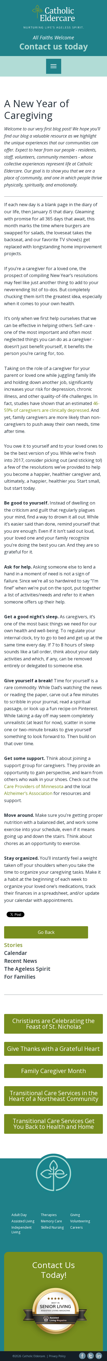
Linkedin (98, 1356)
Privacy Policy (57, 1356)
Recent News (20, 960)
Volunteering (80, 1221)
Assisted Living (23, 1221)
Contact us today (53, 46)
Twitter (90, 1356)
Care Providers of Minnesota (33, 786)
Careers (76, 1227)
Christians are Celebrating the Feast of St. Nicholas (53, 1023)
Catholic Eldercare (53, 13)
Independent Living (22, 1229)
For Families (19, 976)
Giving (75, 1215)
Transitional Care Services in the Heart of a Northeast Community (53, 1096)
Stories (13, 945)
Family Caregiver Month (53, 1071)
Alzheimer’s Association (28, 793)
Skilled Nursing (52, 1227)
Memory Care (51, 1221)
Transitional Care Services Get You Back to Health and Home (54, 1123)
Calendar (15, 953)
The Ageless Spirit (27, 968)
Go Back (46, 932)
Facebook (82, 1356)
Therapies (49, 1215)
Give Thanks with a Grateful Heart (53, 1049)
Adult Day (19, 1215)
